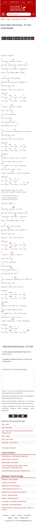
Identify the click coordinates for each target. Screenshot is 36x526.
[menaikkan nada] (9, 38)
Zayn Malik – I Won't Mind (9, 442)
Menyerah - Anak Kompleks (10, 479)
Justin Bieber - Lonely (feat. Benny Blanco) (14, 501)
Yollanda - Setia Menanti (9, 482)
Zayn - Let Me (6, 436)
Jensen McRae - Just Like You (10, 459)
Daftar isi (30, 2)
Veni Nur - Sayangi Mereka (10, 495)
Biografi (10, 518)
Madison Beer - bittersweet (10, 462)
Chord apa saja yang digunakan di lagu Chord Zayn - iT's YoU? (16, 353)
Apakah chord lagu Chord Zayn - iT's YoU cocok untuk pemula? (17, 360)
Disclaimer (27, 515)
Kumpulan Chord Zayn (9, 448)
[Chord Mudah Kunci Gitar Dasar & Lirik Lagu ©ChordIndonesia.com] (18, 11)
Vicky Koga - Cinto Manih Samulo (11, 504)
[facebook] (13, 416)
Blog (16, 518)
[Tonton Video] (32, 38)
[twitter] (22, 416)
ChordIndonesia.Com (25, 520)
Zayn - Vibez (5, 424)
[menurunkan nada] (4, 38)
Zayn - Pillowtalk (7, 427)
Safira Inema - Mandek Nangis (11, 485)
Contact (13, 515)
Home (5, 2)
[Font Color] (29, 38)
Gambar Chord (24, 518)
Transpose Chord (14, 2)
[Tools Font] (25, 38)
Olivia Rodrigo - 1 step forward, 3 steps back (15, 456)
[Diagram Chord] (22, 38)
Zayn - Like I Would (7, 439)
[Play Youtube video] (18, 381)
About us (5, 515)
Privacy (20, 515)
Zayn (8, 19)
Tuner (23, 2)
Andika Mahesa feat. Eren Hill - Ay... (12, 489)
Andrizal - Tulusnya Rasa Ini (10, 498)
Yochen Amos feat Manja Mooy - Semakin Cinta (16, 471)
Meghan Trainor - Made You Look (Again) (14, 492)
